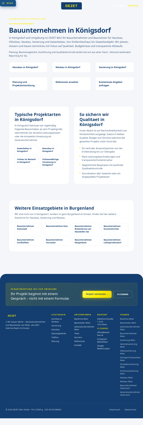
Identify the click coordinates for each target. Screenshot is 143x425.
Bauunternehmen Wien (128, 335)
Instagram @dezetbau (102, 340)
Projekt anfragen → (97, 294)
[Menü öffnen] (3, 3)
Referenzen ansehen (67, 82)
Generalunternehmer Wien (83, 328)
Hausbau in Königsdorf (25, 67)
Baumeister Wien (82, 322)
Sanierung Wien (127, 340)
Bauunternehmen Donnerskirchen (112, 227)
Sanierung (56, 325)
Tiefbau (55, 337)
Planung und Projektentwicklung (23, 83)
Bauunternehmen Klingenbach (83, 241)
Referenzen (79, 341)
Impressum (114, 409)
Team (76, 333)
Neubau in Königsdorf (68, 67)
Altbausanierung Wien (128, 352)
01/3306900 (122, 294)
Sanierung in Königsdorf (112, 67)
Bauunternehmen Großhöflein (25, 241)
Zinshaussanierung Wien (128, 372)
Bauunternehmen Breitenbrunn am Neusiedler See (83, 229)
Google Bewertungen (103, 347)
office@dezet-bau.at (103, 333)
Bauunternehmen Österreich (128, 387)
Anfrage (133, 6)
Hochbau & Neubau (56, 320)
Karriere (78, 337)
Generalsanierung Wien (128, 345)
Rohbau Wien (126, 381)
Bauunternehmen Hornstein (54, 241)
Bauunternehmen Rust (57, 226)
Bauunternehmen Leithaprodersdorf (112, 241)
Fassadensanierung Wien (128, 365)
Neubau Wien (126, 377)
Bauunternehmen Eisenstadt (25, 227)
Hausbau (55, 329)
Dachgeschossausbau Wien (128, 359)
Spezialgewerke (58, 333)
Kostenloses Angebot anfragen (110, 83)
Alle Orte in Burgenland (21, 24)
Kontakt (77, 345)
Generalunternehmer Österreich (128, 393)
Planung (55, 341)
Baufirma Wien (81, 319)
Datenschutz (130, 409)
